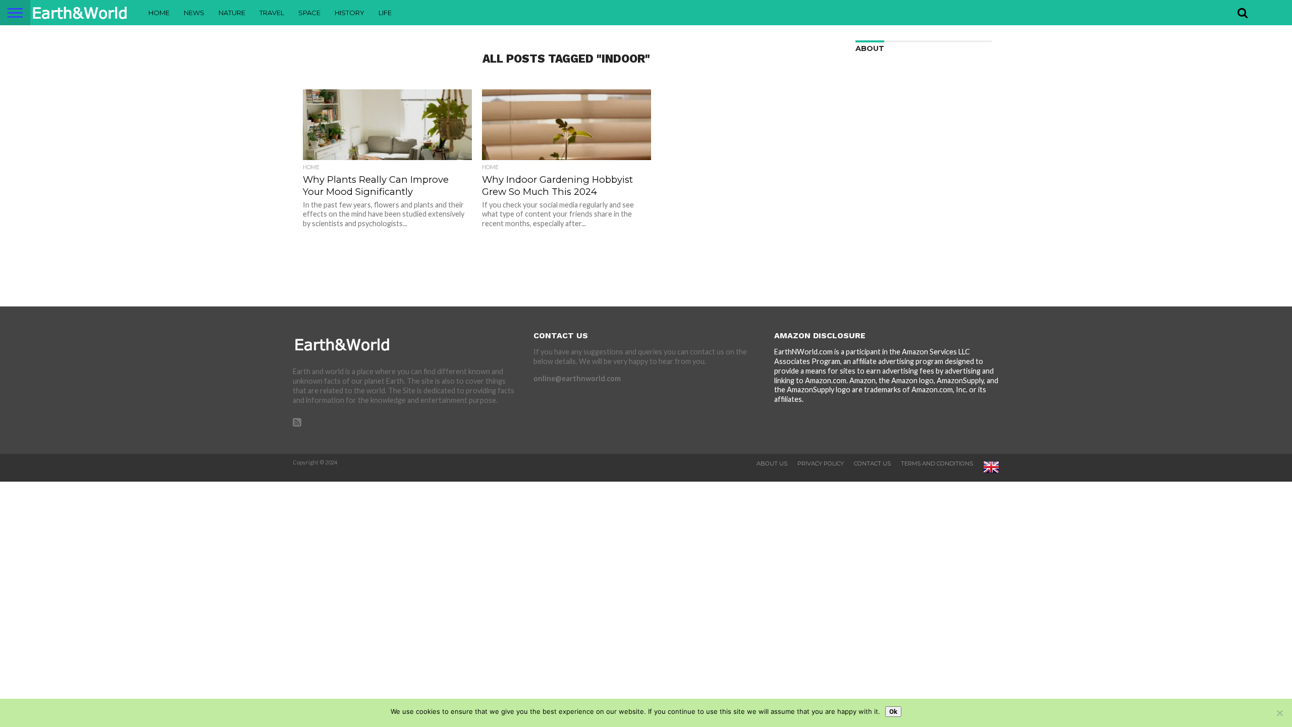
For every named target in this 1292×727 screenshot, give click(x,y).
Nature (232, 13)
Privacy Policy (820, 463)
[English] (991, 473)
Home (159, 13)
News (194, 13)
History (349, 13)
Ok (893, 711)
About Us (772, 463)
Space (309, 13)
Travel (271, 13)
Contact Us (872, 463)
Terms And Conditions (937, 463)
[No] (1279, 713)
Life (385, 13)
